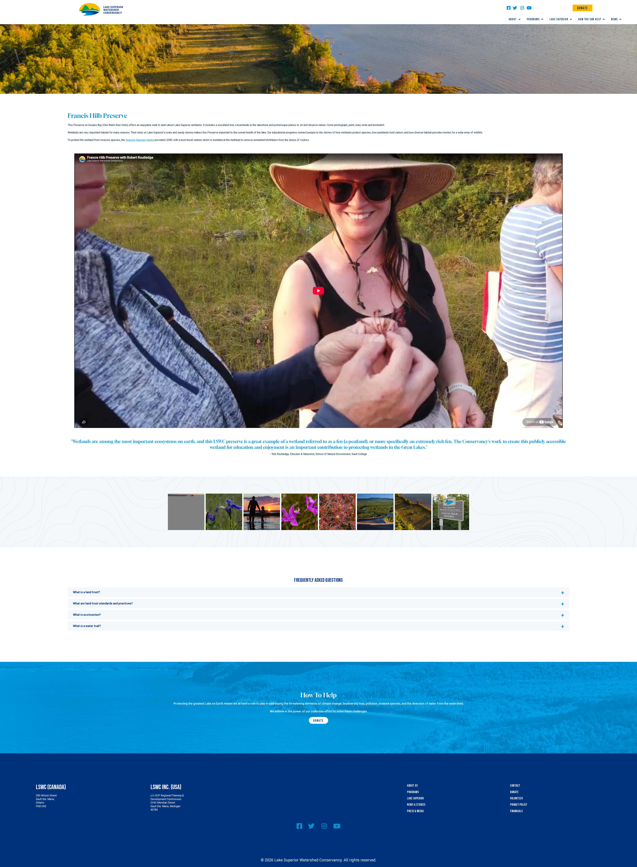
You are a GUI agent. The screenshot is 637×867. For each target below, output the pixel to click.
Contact (515, 786)
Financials (516, 811)
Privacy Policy (518, 805)
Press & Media (415, 811)
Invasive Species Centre (140, 140)
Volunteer (516, 798)
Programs (413, 792)
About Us (412, 786)
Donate (582, 8)
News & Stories (416, 805)
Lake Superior (415, 798)
